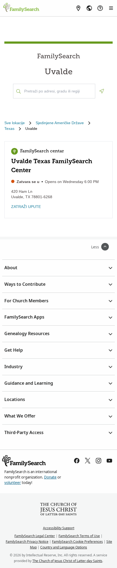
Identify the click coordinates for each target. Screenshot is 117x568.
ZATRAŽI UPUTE (26, 206)
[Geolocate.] (102, 91)
